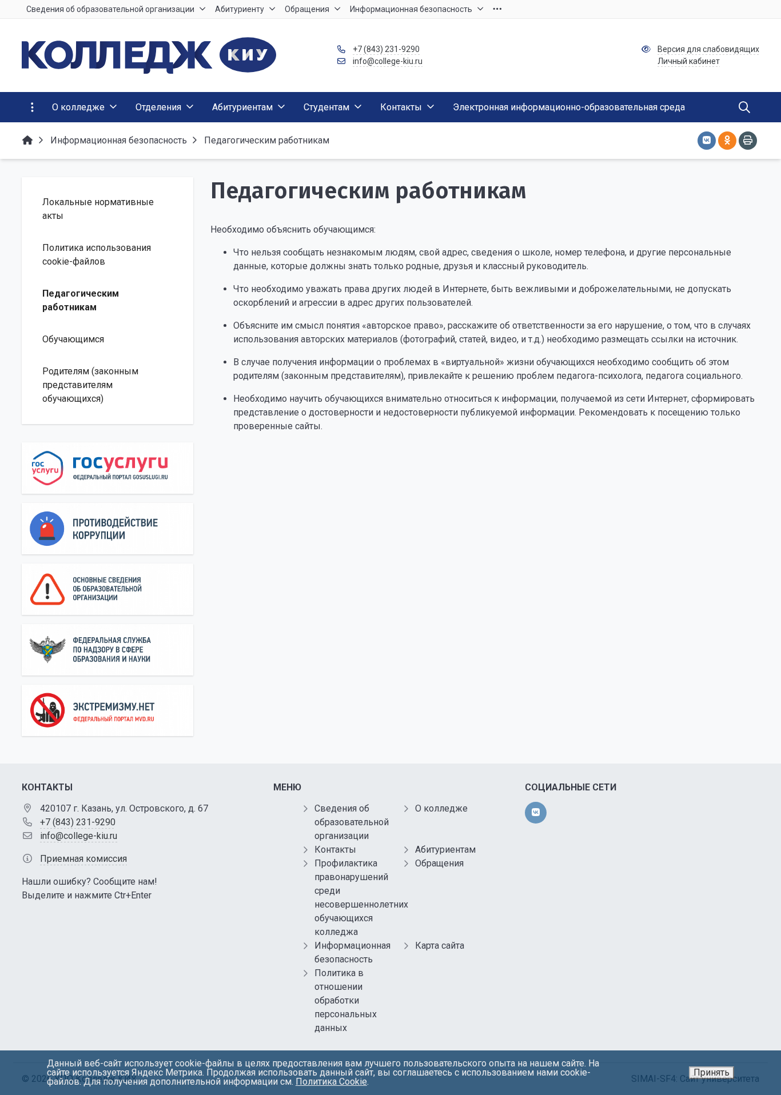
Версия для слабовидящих (708, 49)
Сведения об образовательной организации (351, 822)
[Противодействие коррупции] (107, 528)
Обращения (439, 863)
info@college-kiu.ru (388, 61)
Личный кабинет (689, 61)
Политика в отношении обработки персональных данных (345, 1000)
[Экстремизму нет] (107, 710)
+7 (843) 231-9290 (386, 49)
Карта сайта (439, 945)
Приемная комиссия (83, 858)
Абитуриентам (445, 849)
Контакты (335, 849)
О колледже (441, 808)
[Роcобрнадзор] (107, 650)
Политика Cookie (331, 1081)
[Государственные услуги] (107, 468)
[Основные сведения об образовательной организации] (107, 589)
